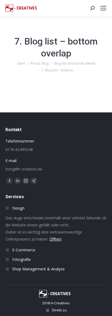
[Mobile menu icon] (103, 8)
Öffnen (55, 239)
